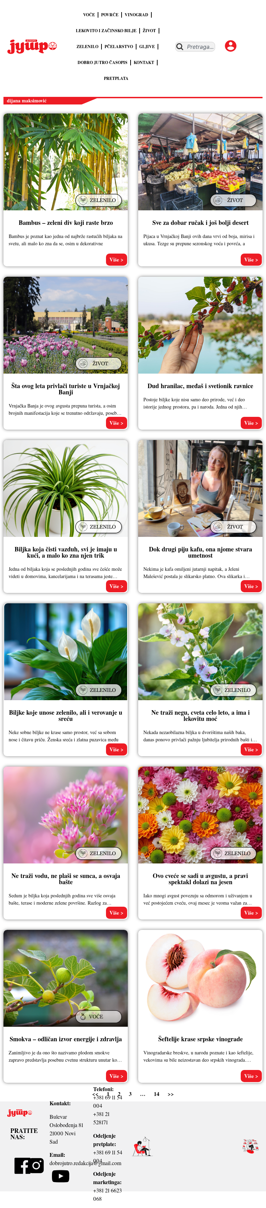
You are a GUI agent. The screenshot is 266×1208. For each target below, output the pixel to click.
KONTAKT (144, 62)
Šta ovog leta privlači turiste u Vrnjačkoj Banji (65, 388)
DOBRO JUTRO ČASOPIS (102, 62)
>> (171, 1094)
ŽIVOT (149, 31)
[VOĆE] (99, 1023)
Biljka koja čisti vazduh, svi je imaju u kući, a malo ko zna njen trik (66, 552)
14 (156, 1094)
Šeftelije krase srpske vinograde (200, 1038)
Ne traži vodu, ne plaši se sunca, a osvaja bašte (65, 878)
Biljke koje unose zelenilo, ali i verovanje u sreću (65, 715)
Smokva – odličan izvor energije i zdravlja (66, 1038)
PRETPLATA (116, 78)
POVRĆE (109, 15)
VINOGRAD (136, 15)
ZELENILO (87, 46)
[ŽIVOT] (234, 207)
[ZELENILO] (99, 207)
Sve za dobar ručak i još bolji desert (200, 222)
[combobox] (195, 47)
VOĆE (89, 15)
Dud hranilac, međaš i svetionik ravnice (200, 385)
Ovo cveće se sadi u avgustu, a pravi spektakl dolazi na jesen (200, 878)
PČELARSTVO (119, 46)
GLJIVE (147, 46)
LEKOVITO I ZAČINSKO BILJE (106, 31)
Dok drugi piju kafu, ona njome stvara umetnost (200, 552)
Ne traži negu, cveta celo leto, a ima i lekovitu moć (200, 715)
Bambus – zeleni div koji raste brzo (66, 222)
